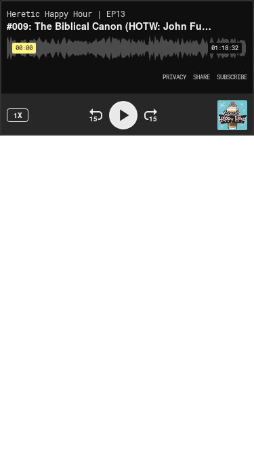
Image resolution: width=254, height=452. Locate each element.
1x (18, 115)
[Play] (123, 115)
